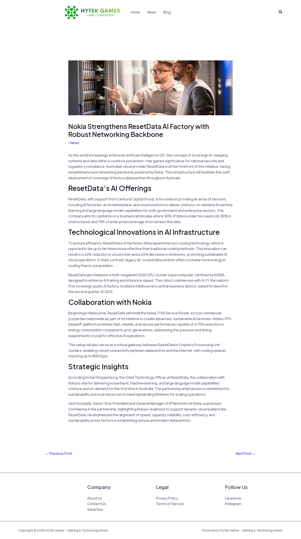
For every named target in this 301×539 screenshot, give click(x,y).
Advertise (95, 509)
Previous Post (58, 453)
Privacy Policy (167, 498)
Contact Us (96, 503)
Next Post (246, 453)
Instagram (233, 503)
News (151, 12)
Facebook (233, 498)
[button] (281, 12)
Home (135, 12)
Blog (167, 12)
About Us (94, 498)
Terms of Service (170, 503)
